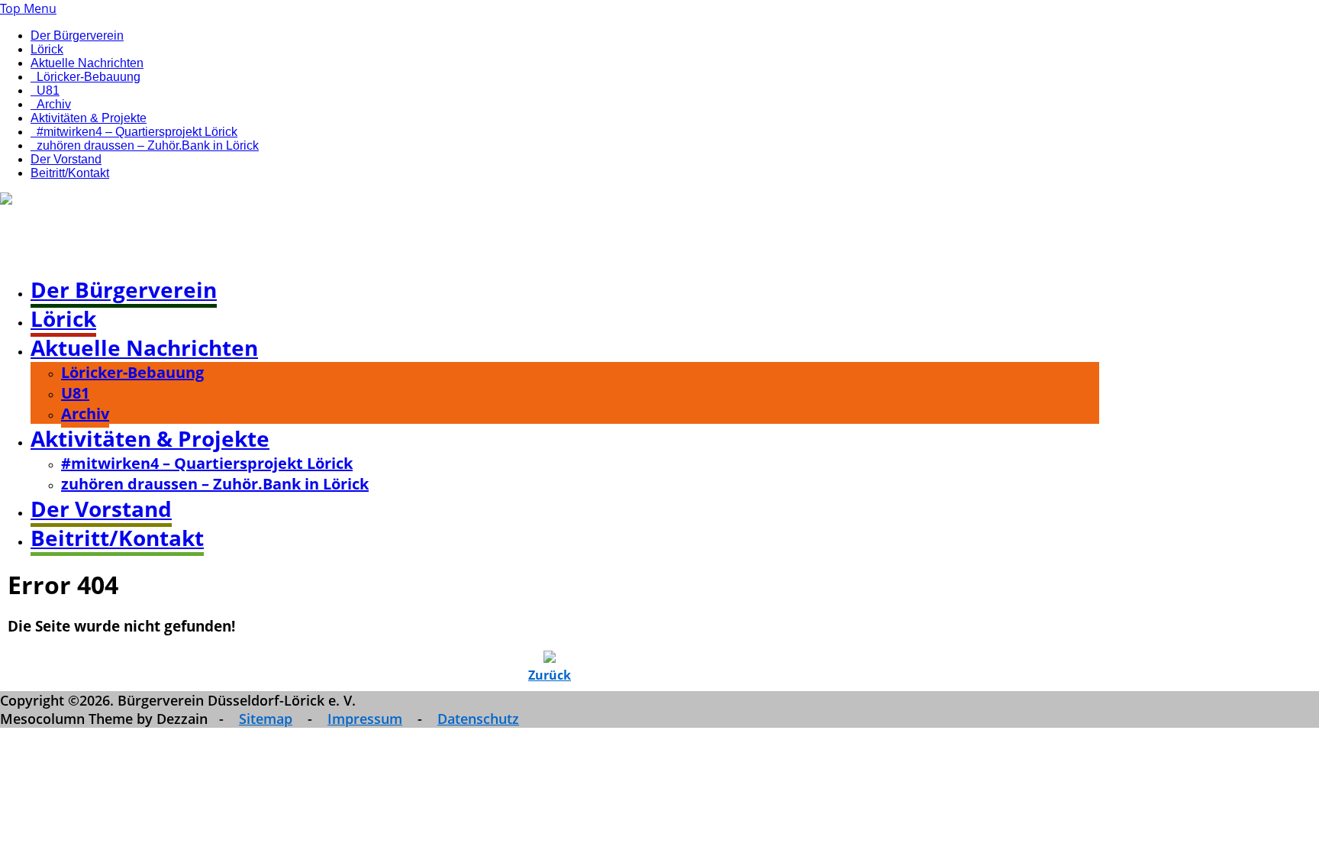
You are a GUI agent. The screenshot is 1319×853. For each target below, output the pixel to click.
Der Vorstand (66, 159)
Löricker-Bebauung (88, 76)
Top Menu (28, 8)
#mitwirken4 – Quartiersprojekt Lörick (137, 131)
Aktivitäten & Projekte (89, 117)
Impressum (364, 718)
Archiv (54, 104)
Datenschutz (478, 718)
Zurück (549, 675)
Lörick (47, 49)
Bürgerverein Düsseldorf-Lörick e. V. (219, 241)
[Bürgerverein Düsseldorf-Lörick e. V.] (109, 200)
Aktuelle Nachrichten (87, 63)
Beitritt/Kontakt (70, 172)
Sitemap (265, 718)
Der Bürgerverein (77, 35)
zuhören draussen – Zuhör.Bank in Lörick (148, 145)
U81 (48, 90)
